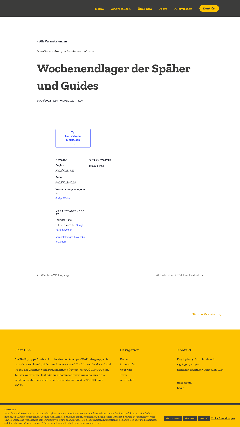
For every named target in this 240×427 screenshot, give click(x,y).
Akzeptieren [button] (190, 418)
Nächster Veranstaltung (208, 314)
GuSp (59, 198)
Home (99, 9)
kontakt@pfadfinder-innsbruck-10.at (200, 369)
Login (180, 387)
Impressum (184, 382)
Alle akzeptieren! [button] (173, 418)
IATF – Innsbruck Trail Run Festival (177, 275)
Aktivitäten (183, 9)
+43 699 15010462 (188, 364)
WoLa (66, 198)
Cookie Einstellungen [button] (223, 418)
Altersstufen (121, 9)
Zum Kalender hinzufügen (73, 138)
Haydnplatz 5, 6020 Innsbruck (196, 359)
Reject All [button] (204, 418)
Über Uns (145, 9)
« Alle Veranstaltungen (52, 41)
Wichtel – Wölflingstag (54, 275)
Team (163, 9)
